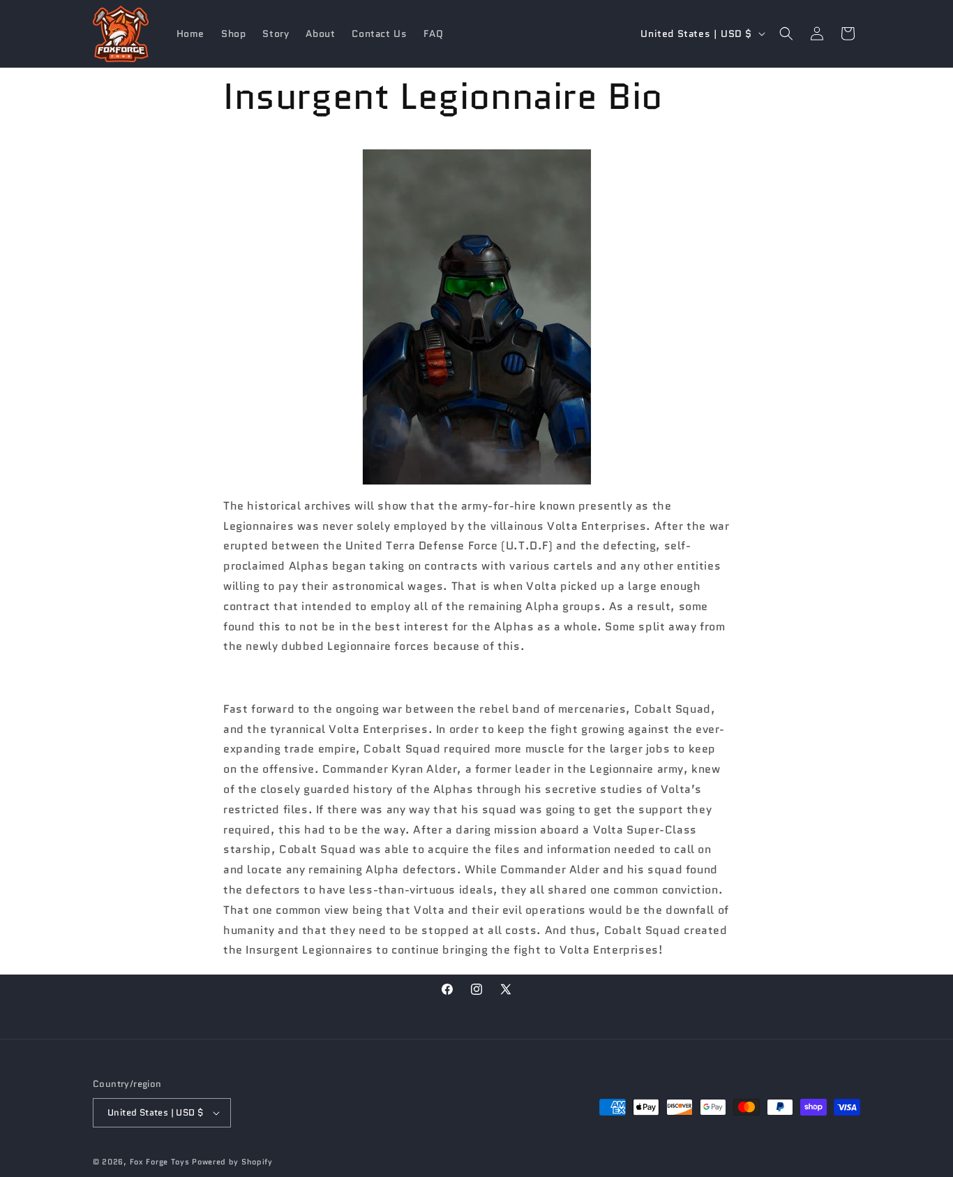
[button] (786, 33)
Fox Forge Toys (160, 1161)
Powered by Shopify (232, 1161)
